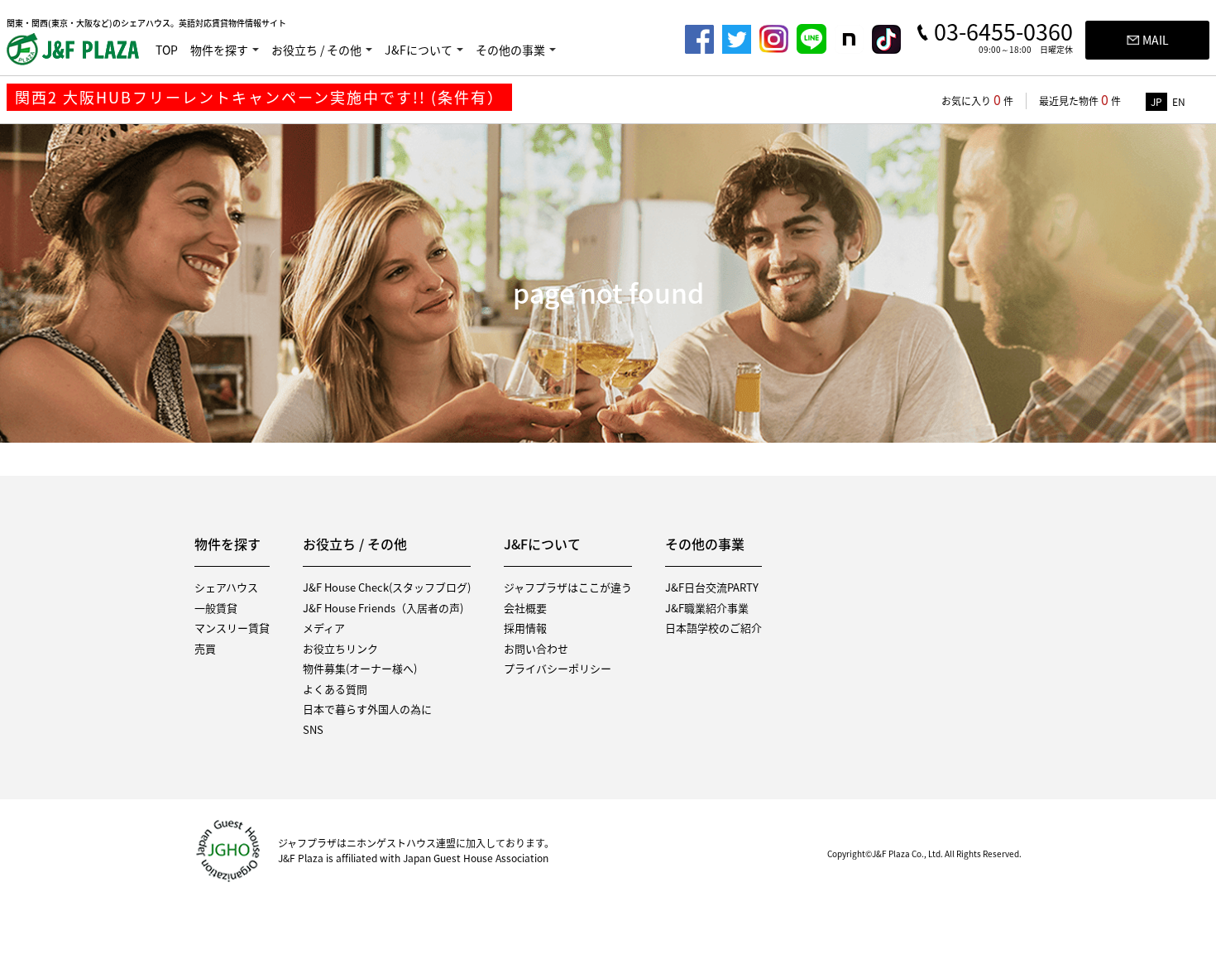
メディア (324, 627)
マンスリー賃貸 (232, 627)
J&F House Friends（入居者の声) (383, 608)
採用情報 (525, 627)
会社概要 (525, 608)
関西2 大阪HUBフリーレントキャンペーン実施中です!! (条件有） (259, 97)
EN (1178, 101)
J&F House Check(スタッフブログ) (387, 587)
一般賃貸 (215, 608)
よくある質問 (335, 689)
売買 (205, 648)
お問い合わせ (536, 648)
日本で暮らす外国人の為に (367, 709)
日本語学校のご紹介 (713, 627)
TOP (167, 49)
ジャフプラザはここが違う (568, 587)
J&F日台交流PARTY (712, 587)
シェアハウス (226, 587)
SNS (313, 729)
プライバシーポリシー (557, 668)
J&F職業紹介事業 (707, 608)
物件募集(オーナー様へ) (360, 668)
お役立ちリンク (340, 648)
